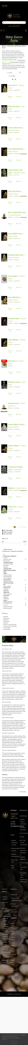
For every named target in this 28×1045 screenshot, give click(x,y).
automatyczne (5, 60)
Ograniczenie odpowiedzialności (14, 899)
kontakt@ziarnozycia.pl (17, 826)
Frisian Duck (13, 938)
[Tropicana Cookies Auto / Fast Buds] (4, 470)
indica (9, 60)
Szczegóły (19, 96)
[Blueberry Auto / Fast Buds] (4, 385)
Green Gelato (13, 950)
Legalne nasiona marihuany (22, 822)
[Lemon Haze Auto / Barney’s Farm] (4, 130)
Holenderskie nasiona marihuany (5, 955)
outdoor (5, 62)
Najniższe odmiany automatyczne (5, 937)
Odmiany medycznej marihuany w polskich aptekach (22, 853)
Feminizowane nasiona (14, 849)
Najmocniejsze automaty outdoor (5, 919)
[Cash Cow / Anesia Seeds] (4, 509)
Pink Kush (12, 932)
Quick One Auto (13, 963)
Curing (22, 837)
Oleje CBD (12, 867)
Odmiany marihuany (22, 828)
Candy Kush (13, 944)
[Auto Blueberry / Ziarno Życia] (4, 300)
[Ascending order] (20, 72)
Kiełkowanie (22, 816)
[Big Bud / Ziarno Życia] (4, 491)
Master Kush (13, 977)
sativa (12, 60)
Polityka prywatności (14, 905)
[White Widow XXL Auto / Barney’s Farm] (4, 173)
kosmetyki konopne (15, 63)
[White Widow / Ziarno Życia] (4, 448)
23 (21, 526)
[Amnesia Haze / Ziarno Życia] (4, 321)
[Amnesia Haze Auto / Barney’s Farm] (4, 258)
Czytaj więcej (23, 791)
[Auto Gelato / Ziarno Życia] (4, 279)
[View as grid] (12, 79)
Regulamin (14, 894)
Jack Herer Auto (13, 970)
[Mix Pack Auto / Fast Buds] (4, 109)
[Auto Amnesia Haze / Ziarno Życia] (4, 152)
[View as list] (15, 79)
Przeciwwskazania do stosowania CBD (22, 866)
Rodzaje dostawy (5, 898)
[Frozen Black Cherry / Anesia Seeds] (4, 427)
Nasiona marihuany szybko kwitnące (5, 928)
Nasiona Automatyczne (14, 855)
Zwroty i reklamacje (14, 911)
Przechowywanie (22, 833)
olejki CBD (22, 63)
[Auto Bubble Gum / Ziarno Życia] (4, 236)
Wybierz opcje (11, 97)
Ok (14, 1042)
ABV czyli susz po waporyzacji (22, 843)
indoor (8, 62)
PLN (3, 6)
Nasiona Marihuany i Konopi (14, 843)
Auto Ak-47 (13, 955)
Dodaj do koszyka (11, 372)
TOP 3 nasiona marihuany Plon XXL (5, 946)
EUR (6, 6)
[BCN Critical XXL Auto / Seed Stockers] (4, 215)
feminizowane (19, 59)
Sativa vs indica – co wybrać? (5, 964)
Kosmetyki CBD (14, 861)
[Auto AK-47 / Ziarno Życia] (4, 88)
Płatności (5, 902)
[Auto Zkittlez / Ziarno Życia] (4, 342)
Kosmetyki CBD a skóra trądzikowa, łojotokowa (22, 877)
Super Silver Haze (13, 926)
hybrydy (16, 60)
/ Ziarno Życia (17, 488)
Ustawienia (23, 1034)
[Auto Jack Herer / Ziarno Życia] (4, 194)
